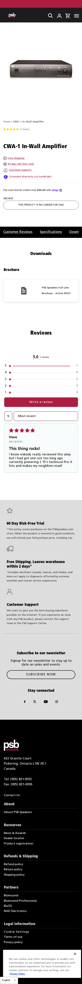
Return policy (13, 869)
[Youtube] (46, 702)
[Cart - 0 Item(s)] (67, 15)
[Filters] (8, 416)
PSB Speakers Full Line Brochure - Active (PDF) (56, 290)
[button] (41, 366)
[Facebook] (25, 702)
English (6, 980)
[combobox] (9, 980)
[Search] (49, 15)
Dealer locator (14, 838)
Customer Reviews (17, 232)
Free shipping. (16, 158)
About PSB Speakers (18, 812)
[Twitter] (34, 702)
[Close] (75, 954)
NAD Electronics (15, 911)
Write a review (41, 402)
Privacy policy (13, 942)
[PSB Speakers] (12, 15)
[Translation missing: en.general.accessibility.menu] (75, 15)
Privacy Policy (17, 974)
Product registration (18, 843)
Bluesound (11, 895)
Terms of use (13, 937)
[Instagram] (56, 702)
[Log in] (57, 15)
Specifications (51, 232)
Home (6, 121)
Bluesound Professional (20, 900)
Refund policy (13, 864)
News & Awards (15, 833)
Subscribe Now (41, 674)
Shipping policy (14, 874)
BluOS (8, 906)
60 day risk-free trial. (21, 164)
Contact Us (12, 795)
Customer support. (20, 170)
